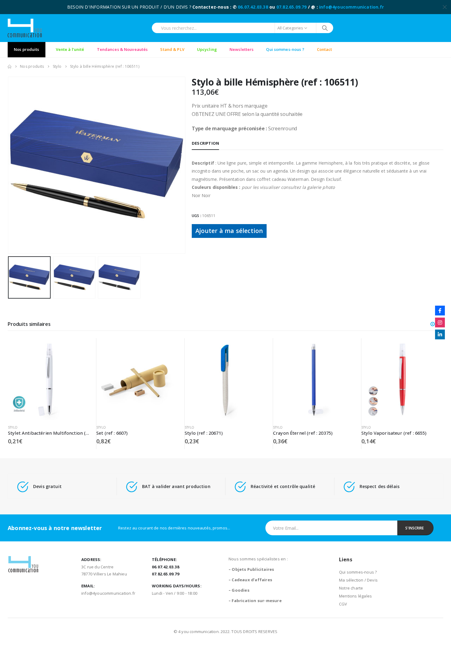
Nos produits (26, 49)
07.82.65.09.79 (291, 7)
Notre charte (351, 588)
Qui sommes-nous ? (358, 572)
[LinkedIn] (440, 334)
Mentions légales (355, 596)
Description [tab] (205, 143)
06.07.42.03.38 (253, 7)
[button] (9, 165)
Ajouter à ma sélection (229, 231)
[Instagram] (440, 322)
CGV (343, 604)
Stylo (12, 427)
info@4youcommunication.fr (351, 7)
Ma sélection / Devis (358, 580)
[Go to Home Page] (9, 67)
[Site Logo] (25, 28)
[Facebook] (440, 310)
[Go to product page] (49, 379)
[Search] (324, 28)
